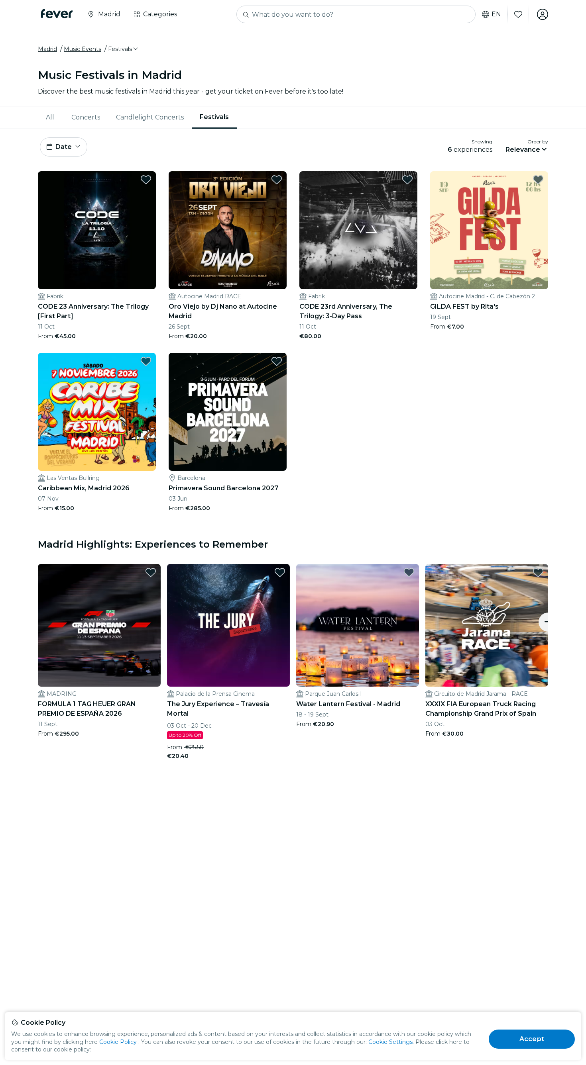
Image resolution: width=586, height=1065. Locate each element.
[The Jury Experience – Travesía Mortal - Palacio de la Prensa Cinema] (228, 625)
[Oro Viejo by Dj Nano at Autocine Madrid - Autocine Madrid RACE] (228, 230)
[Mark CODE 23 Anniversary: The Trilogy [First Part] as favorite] (146, 179)
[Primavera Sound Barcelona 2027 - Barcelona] (228, 412)
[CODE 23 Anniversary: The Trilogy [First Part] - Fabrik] (97, 230)
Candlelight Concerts (150, 117)
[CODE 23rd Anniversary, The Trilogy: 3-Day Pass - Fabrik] (358, 230)
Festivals (214, 117)
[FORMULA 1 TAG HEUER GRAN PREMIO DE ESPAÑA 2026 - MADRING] (99, 625)
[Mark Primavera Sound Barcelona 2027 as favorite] (276, 361)
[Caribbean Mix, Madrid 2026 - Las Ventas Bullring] (97, 412)
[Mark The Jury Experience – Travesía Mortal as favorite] (280, 572)
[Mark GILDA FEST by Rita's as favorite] (538, 179)
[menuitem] (50, 117)
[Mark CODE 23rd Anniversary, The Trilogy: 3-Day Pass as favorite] (407, 179)
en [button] (496, 14)
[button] (123, 49)
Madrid (47, 49)
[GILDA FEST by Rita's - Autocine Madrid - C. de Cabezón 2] (489, 230)
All (50, 117)
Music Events (82, 49)
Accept (531, 1039)
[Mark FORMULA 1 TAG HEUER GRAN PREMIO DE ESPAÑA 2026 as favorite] (151, 572)
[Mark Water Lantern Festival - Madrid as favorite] (409, 572)
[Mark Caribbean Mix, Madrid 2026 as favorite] (146, 361)
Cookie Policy (118, 1041)
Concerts (85, 117)
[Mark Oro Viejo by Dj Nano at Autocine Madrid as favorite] (276, 179)
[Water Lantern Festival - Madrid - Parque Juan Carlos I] (357, 625)
